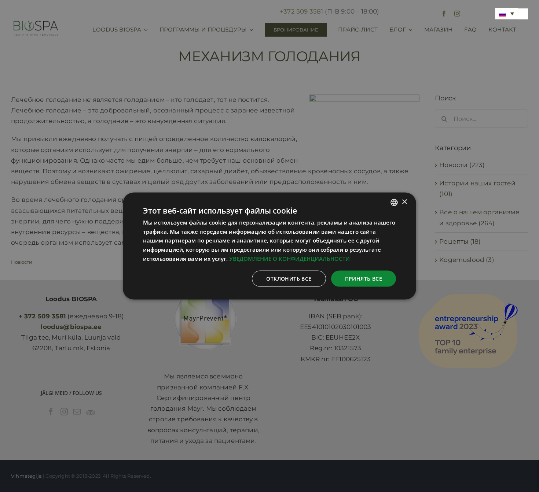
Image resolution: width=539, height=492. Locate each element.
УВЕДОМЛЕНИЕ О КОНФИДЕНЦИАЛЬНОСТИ (289, 258)
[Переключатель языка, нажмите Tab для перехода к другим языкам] (506, 13)
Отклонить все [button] (288, 278)
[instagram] (457, 13)
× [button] (404, 202)
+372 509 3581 (301, 11)
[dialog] (269, 246)
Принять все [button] (363, 278)
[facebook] (444, 13)
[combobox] (394, 202)
